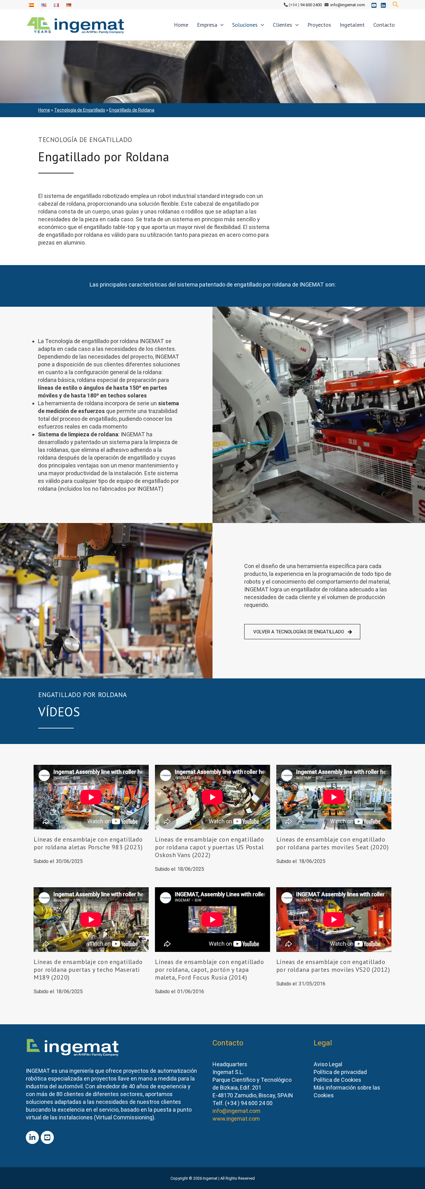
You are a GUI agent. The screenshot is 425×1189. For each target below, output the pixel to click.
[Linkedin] (383, 5)
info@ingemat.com (347, 4)
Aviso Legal (328, 1064)
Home (181, 24)
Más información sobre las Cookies (347, 1091)
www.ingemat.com (236, 1118)
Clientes (282, 24)
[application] (220, 24)
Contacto (384, 24)
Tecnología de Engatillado (79, 110)
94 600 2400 (311, 4)
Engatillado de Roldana (131, 110)
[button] (395, 4)
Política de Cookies (337, 1080)
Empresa (207, 24)
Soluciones (245, 24)
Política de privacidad (340, 1072)
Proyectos (319, 24)
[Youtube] (374, 5)
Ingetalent (352, 24)
